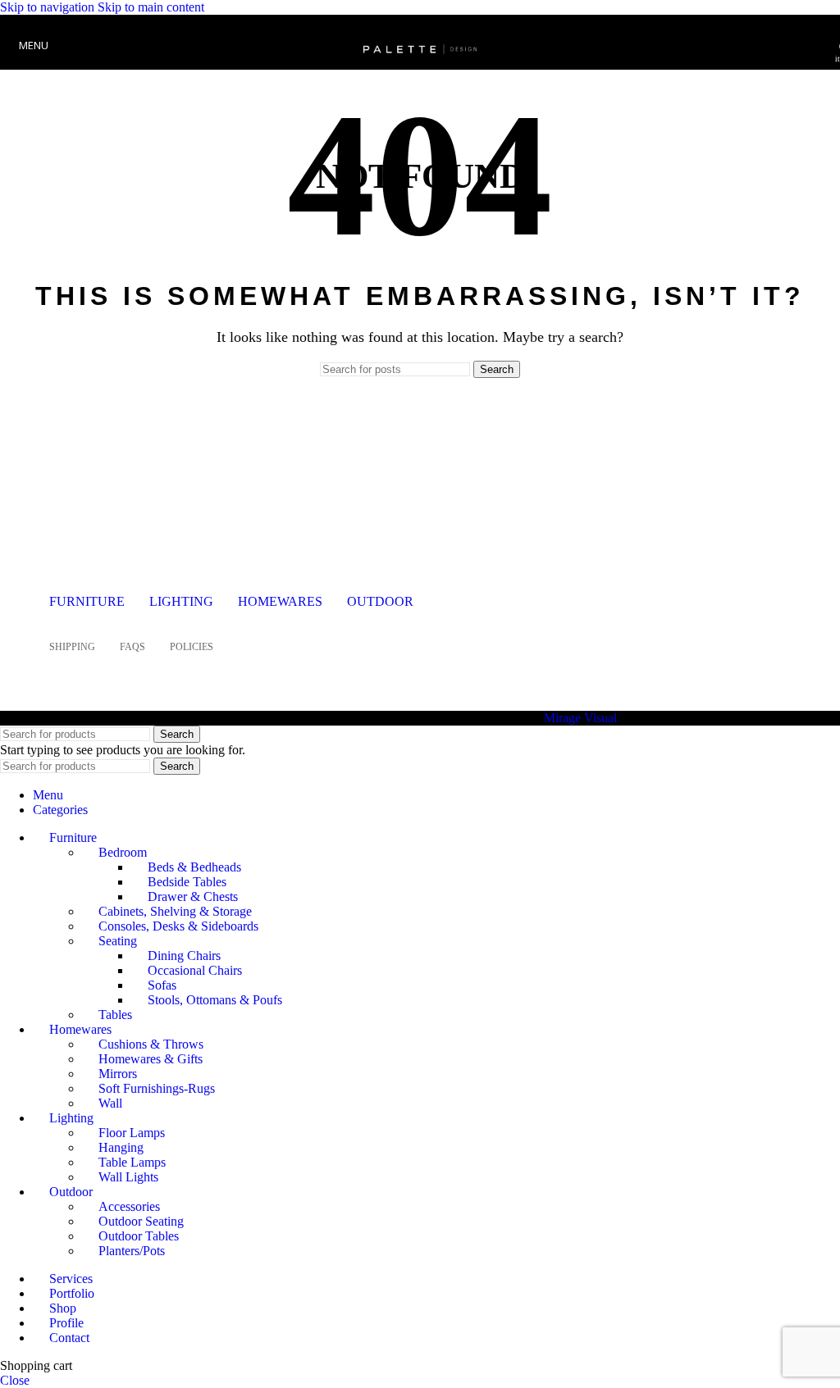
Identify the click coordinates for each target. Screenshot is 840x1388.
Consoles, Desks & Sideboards (178, 926)
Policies (191, 647)
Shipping (72, 647)
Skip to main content (151, 7)
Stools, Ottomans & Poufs (215, 1000)
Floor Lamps (131, 1133)
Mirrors (117, 1074)
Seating (117, 941)
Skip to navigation (49, 7)
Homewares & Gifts (150, 1059)
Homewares (280, 601)
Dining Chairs (184, 955)
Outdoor (380, 601)
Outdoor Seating (141, 1221)
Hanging (121, 1147)
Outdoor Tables (138, 1236)
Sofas (162, 985)
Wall (110, 1103)
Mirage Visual (580, 718)
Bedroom (122, 852)
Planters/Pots (131, 1251)
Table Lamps (132, 1162)
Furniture (87, 601)
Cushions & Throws (150, 1044)
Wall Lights (128, 1177)
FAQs (132, 647)
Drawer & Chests (193, 896)
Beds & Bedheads (194, 867)
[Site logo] (420, 73)
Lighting (181, 601)
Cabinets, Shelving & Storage (175, 911)
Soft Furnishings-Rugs (156, 1088)
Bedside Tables (187, 882)
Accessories (129, 1206)
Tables (115, 1015)
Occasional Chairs (195, 970)
